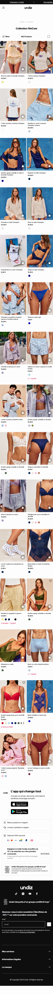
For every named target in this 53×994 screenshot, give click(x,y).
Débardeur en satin (7, 664)
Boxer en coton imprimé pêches (38, 664)
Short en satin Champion (36, 222)
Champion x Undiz (17, 2)
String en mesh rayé (34, 317)
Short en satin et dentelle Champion (13, 76)
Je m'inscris (45, 853)
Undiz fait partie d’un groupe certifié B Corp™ (28, 867)
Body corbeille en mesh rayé (37, 715)
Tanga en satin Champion (36, 270)
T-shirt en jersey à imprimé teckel (12, 419)
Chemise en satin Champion (10, 222)
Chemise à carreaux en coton (10, 367)
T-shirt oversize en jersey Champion (13, 123)
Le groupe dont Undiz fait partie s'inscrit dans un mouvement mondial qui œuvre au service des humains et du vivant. (29, 871)
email (4, 919)
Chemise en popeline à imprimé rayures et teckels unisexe (11, 318)
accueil (22, 22)
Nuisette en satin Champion (37, 173)
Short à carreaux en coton (9, 514)
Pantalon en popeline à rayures (11, 613)
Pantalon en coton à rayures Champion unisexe (37, 124)
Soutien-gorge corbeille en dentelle (39, 419)
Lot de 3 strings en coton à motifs (39, 768)
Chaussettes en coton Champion (12, 270)
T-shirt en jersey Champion (36, 76)
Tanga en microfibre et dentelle (38, 467)
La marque (29, 22)
